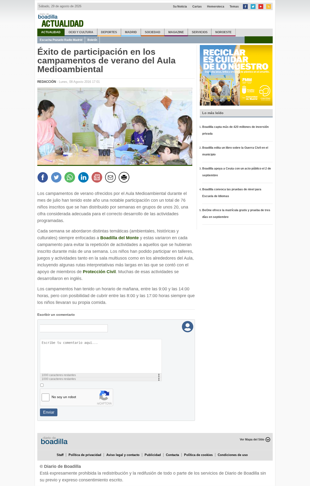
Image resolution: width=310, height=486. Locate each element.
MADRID (131, 32)
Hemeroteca (215, 6)
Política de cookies (198, 455)
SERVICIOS (200, 32)
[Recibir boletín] (98, 178)
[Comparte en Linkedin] (84, 178)
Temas (234, 6)
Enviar (48, 412)
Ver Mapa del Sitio (252, 439)
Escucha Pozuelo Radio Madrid (61, 40)
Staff (60, 455)
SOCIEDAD (152, 32)
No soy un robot (64, 397)
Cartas (197, 6)
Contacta (172, 455)
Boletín (92, 40)
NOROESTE (223, 32)
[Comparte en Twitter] (57, 178)
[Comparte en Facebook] (43, 178)
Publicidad (153, 455)
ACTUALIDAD (51, 32)
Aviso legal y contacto (123, 455)
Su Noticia (180, 6)
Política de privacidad (85, 455)
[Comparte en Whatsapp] (70, 178)
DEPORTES (109, 32)
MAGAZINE (176, 32)
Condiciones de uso (233, 455)
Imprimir (125, 178)
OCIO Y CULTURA (81, 32)
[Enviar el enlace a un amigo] (111, 178)
